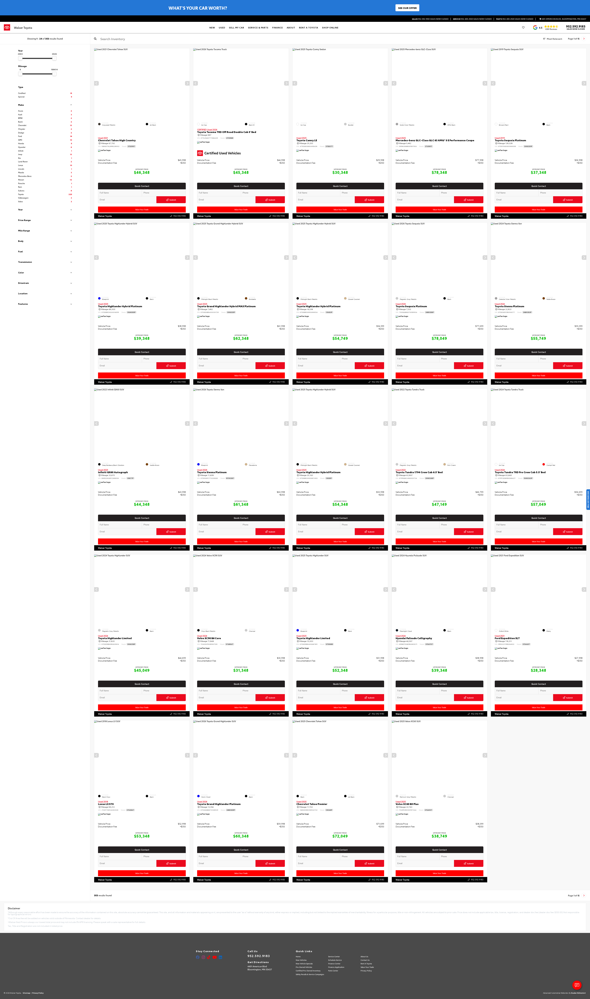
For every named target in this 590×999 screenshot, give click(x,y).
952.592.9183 (430, 19)
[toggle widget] (577, 985)
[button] (187, 83)
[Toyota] (7, 27)
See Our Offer (407, 8)
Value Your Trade (141, 209)
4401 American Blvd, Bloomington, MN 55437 (563, 19)
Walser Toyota (105, 216)
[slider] (20, 58)
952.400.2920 (472, 19)
